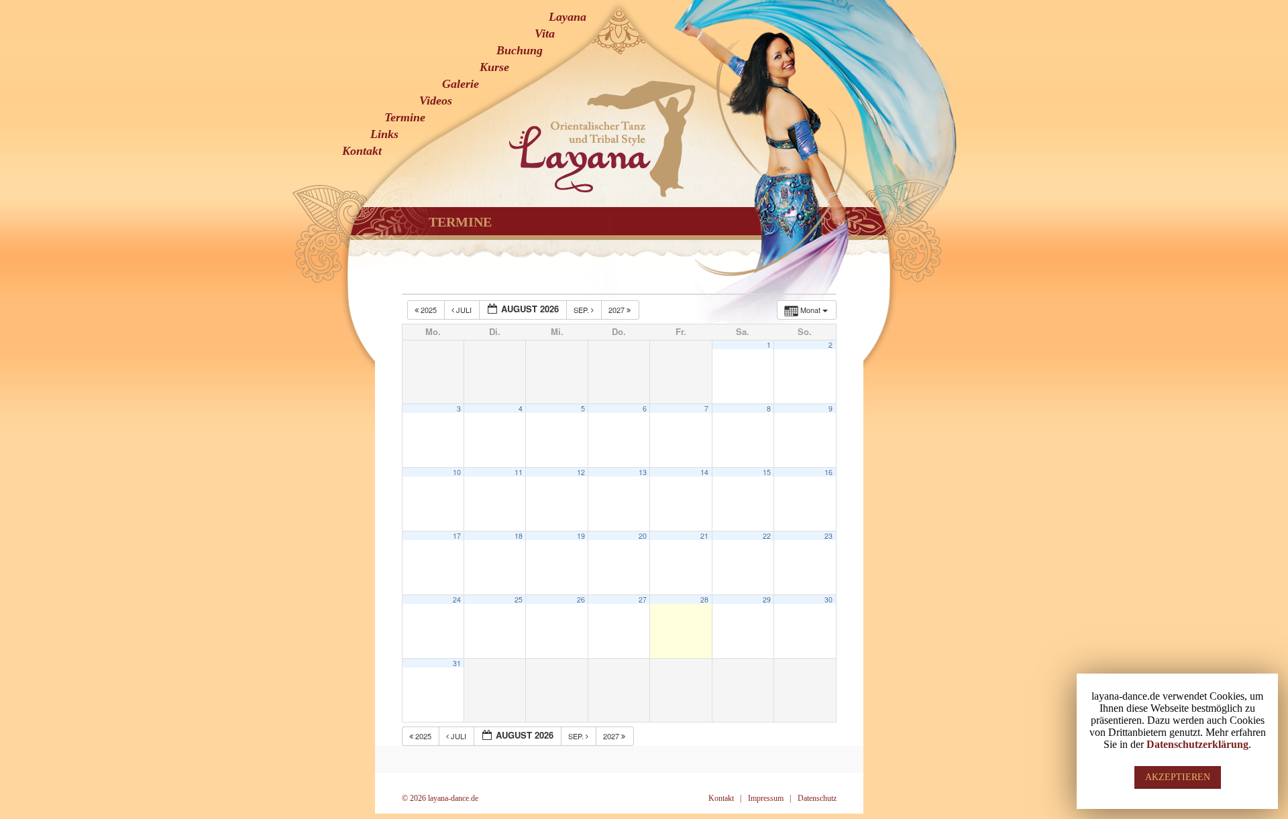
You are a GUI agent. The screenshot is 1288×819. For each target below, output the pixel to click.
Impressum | (769, 798)
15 (767, 472)
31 (457, 663)
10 (457, 472)
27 (643, 599)
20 (643, 536)
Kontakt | (724, 798)
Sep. (582, 309)
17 (457, 536)
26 (581, 599)
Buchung (519, 50)
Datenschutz (817, 798)
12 (581, 472)
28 (704, 599)
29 (767, 599)
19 (581, 536)
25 (519, 599)
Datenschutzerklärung (1197, 744)
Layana (567, 16)
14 (704, 472)
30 (828, 599)
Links (384, 134)
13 (643, 472)
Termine (404, 117)
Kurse (494, 67)
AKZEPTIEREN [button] (1177, 777)
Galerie (460, 83)
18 (519, 536)
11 (519, 472)
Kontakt (362, 151)
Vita (545, 33)
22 (767, 536)
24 (457, 599)
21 (704, 536)
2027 (617, 309)
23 (828, 536)
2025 (429, 309)
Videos (435, 100)
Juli (464, 309)
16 (828, 472)
